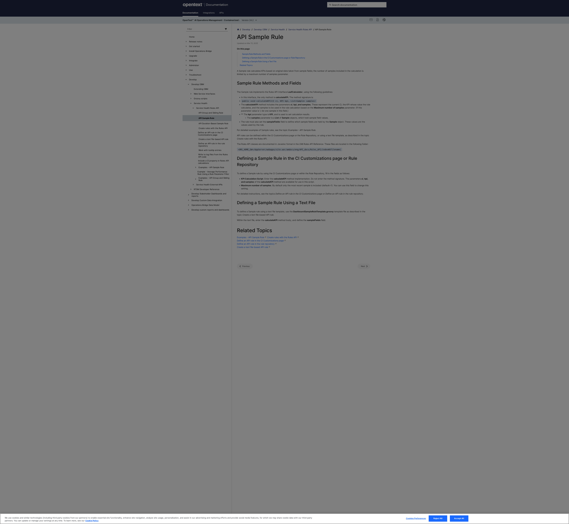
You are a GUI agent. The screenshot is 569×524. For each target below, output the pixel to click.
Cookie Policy (92, 521)
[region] (284, 518)
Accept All (459, 518)
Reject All (437, 518)
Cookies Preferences (416, 518)
